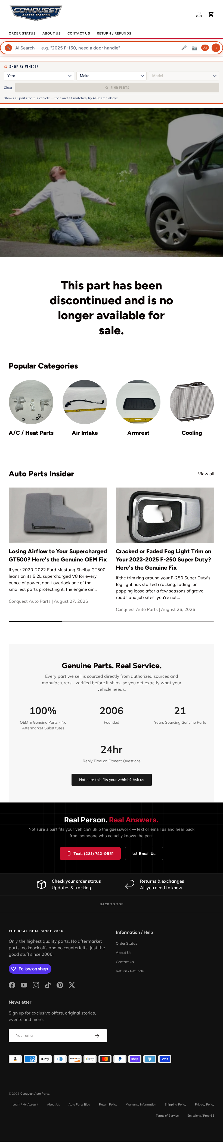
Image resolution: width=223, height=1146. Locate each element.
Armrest (138, 432)
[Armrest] (138, 402)
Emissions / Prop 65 (200, 1115)
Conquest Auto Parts (34, 1093)
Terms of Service (167, 1115)
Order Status (22, 33)
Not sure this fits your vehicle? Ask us (111, 779)
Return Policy (108, 1104)
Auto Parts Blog (79, 1104)
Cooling (192, 432)
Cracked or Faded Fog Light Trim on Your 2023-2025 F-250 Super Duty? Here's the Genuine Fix (163, 559)
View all (206, 473)
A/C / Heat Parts (31, 432)
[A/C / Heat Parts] (31, 402)
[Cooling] (192, 402)
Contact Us (78, 33)
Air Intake (85, 432)
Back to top (111, 904)
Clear (8, 88)
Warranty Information (141, 1104)
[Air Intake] (85, 402)
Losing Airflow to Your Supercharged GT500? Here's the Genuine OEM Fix (58, 555)
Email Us (147, 853)
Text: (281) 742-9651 (93, 853)
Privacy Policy (204, 1104)
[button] (211, 14)
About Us (51, 33)
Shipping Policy (175, 1104)
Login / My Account (25, 1104)
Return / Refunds (114, 33)
